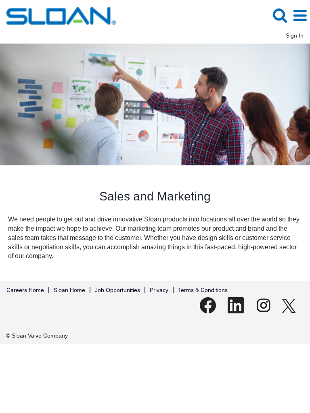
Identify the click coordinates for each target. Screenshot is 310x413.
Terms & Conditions (203, 290)
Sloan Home (69, 290)
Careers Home (25, 290)
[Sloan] (58, 15)
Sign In (295, 35)
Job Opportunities (117, 290)
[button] (300, 15)
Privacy (159, 290)
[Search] (280, 15)
